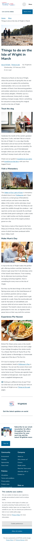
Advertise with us (23, 471)
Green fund (4, 465)
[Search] (24, 4)
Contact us (21, 474)
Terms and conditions (7, 478)
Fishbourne (19, 195)
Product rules (5, 484)
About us (20, 456)
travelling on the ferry (11, 162)
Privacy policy (5, 481)
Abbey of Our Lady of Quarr (13, 193)
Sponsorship (5, 462)
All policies (4, 475)
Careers (20, 462)
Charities (4, 459)
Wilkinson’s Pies (24, 364)
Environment (5, 456)
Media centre (22, 465)
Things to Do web (24, 387)
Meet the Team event (24, 468)
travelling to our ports (24, 159)
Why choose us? (23, 459)
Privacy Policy (16, 515)
